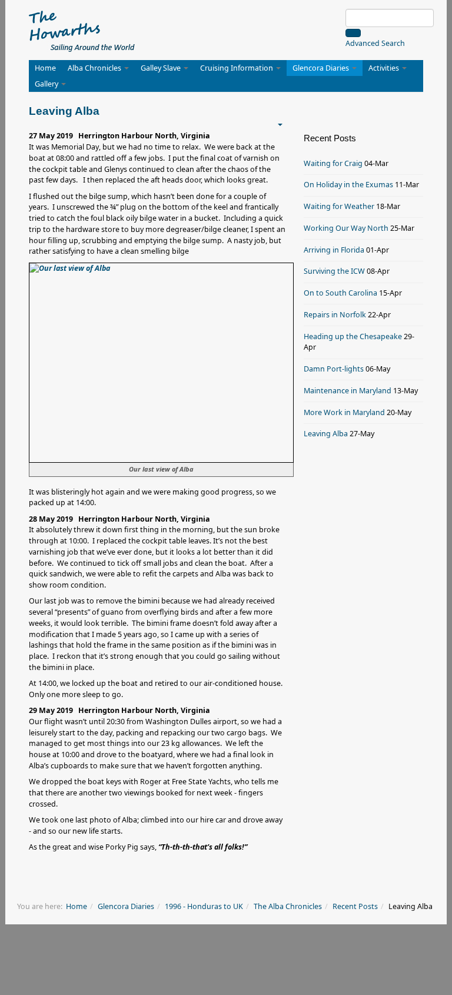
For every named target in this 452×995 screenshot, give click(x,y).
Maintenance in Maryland (347, 391)
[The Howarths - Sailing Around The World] (82, 29)
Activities (384, 68)
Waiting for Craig (333, 163)
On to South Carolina (340, 293)
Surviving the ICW (334, 271)
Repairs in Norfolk (335, 315)
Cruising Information (237, 68)
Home (45, 68)
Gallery (47, 84)
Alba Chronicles (95, 68)
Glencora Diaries (322, 68)
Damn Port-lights (334, 369)
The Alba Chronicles (288, 906)
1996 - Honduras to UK (204, 906)
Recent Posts (355, 906)
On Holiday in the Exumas (348, 185)
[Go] (353, 33)
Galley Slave (161, 68)
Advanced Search (375, 43)
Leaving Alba (326, 434)
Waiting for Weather (339, 206)
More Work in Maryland (344, 412)
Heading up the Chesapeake (353, 336)
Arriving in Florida (334, 250)
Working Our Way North (346, 228)
